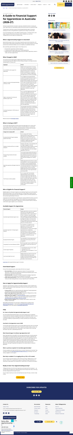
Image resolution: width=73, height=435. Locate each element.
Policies (46, 410)
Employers (40, 4)
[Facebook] (51, 16)
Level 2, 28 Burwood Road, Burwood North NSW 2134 (12, 408)
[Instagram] (54, 16)
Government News (71, 182)
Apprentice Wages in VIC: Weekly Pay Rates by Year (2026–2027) (59, 41)
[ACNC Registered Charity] (61, 423)
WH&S (46, 413)
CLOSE (12, 420)
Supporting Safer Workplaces (59, 30)
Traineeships (26, 4)
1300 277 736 (5, 406)
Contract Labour (33, 4)
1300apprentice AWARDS (60, 410)
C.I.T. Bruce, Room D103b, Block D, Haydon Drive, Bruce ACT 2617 (14, 410)
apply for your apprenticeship (7, 430)
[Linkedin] (49, 16)
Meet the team (58, 411)
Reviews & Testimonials (59, 413)
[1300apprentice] (7, 5)
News (49, 4)
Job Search (36, 411)
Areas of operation (58, 408)
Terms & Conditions (24, 432)
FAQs (46, 406)
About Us (45, 4)
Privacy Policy (18, 432)
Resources (47, 411)
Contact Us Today (20, 377)
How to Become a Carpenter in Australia (59, 63)
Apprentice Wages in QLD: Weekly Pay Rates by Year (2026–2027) (59, 52)
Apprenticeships (19, 4)
